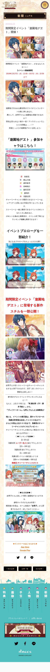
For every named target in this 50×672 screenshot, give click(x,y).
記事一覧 (25, 569)
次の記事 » (39, 569)
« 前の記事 (10, 569)
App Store (25, 547)
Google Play (25, 550)
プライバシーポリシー (16, 618)
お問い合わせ (36, 618)
